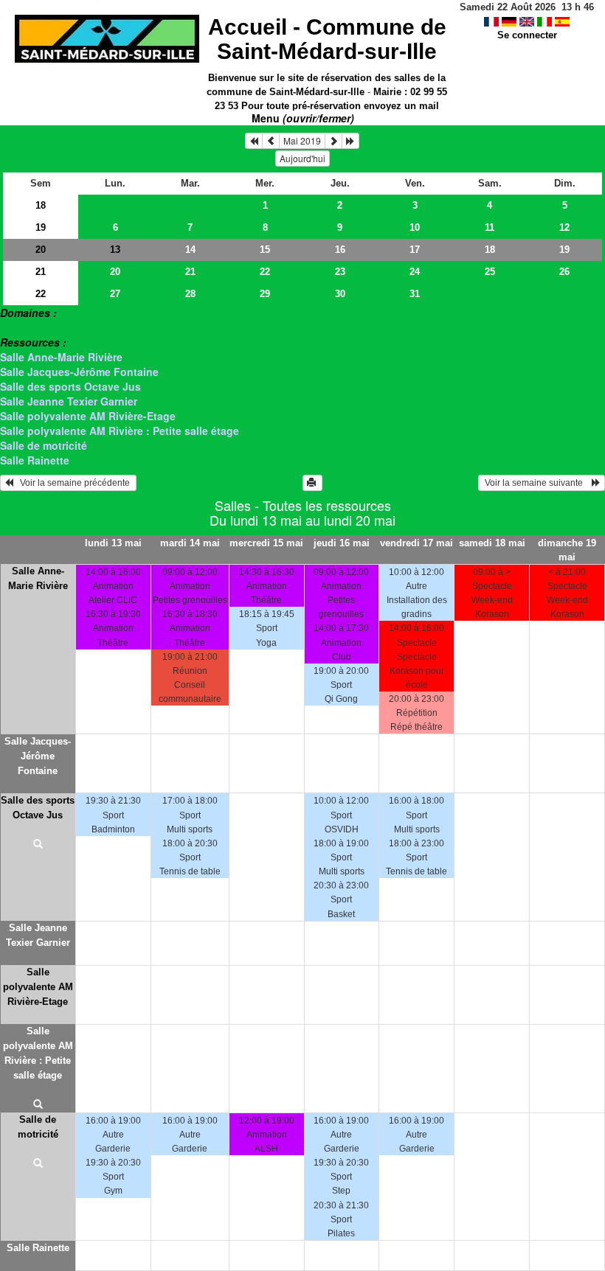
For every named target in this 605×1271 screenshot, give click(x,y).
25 (490, 271)
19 (40, 227)
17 (414, 249)
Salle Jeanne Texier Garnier (68, 401)
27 (115, 293)
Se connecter (527, 35)
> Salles (19, 327)
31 (414, 293)
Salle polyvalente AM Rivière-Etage (88, 415)
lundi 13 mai (113, 543)
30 (340, 293)
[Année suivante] (350, 141)
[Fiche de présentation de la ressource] (38, 845)
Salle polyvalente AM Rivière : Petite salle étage (119, 430)
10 (414, 227)
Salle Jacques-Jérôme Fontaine (79, 371)
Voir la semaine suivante (537, 483)
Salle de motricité (43, 445)
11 (489, 227)
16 (340, 249)
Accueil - (327, 39)
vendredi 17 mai (416, 543)
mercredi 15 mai (266, 543)
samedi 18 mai (492, 543)
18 (40, 205)
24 (414, 271)
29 (265, 293)
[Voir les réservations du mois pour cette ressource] (271, 141)
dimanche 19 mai (567, 550)
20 (40, 249)
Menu (303, 118)
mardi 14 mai (190, 543)
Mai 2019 (302, 140)
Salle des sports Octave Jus (70, 386)
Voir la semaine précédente (72, 483)
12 (564, 227)
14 (190, 249)
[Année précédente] (254, 141)
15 (265, 249)
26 (564, 271)
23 (340, 271)
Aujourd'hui (302, 158)
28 (190, 293)
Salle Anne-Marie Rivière (61, 356)
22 (265, 271)
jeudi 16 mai (342, 543)
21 (40, 271)
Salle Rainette (34, 460)
